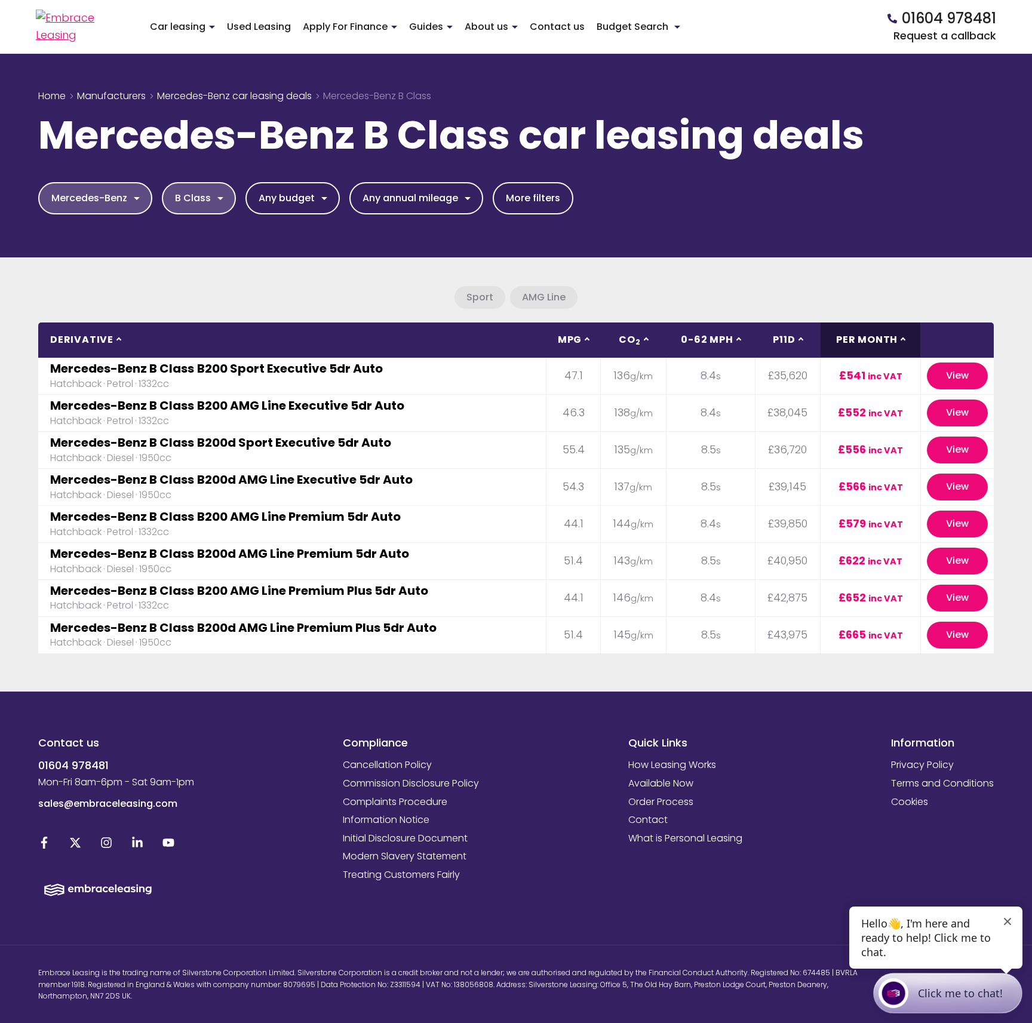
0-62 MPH (707, 339)
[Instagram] (106, 845)
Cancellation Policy (387, 765)
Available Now (660, 783)
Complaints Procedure (395, 802)
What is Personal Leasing (685, 838)
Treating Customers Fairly (401, 874)
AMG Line (544, 297)
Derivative (81, 339)
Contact (648, 820)
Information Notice (386, 820)
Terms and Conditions (942, 783)
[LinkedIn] (137, 845)
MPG (570, 339)
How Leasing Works (672, 765)
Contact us (557, 26)
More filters (533, 198)
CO (629, 340)
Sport (479, 297)
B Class (193, 198)
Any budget (287, 198)
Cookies (909, 802)
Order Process (660, 802)
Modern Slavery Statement (404, 856)
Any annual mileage (410, 198)
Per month (867, 339)
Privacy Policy (922, 765)
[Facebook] (44, 845)
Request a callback (944, 35)
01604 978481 (73, 765)
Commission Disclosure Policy (411, 783)
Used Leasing (259, 26)
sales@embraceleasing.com (107, 803)
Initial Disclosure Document (405, 838)
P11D (784, 339)
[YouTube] (168, 845)
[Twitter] (75, 845)
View (957, 375)
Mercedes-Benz (89, 198)
